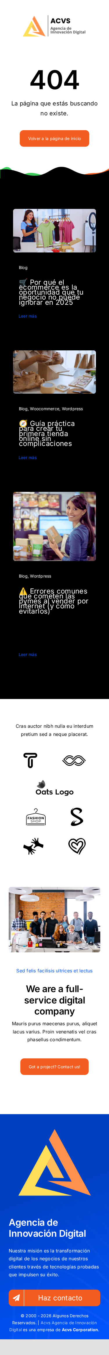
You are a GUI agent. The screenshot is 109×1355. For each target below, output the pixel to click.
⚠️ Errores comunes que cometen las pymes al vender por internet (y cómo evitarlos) (54, 601)
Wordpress (72, 408)
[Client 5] (74, 758)
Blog (23, 267)
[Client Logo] (54, 782)
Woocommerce (44, 408)
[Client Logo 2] (77, 840)
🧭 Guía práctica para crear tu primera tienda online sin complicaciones (47, 433)
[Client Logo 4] (36, 810)
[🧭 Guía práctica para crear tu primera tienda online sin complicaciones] (54, 354)
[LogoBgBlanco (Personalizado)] (54, 16)
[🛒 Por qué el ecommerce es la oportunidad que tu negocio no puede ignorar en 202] (54, 213)
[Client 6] (30, 755)
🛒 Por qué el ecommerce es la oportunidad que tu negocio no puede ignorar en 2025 (51, 292)
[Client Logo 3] (33, 840)
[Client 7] (76, 810)
